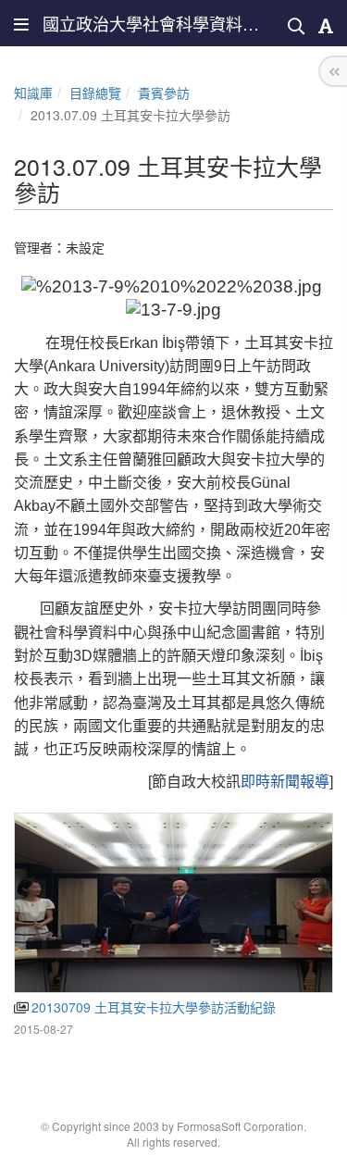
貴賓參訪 (164, 92)
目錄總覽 (95, 92)
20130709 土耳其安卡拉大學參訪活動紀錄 (152, 1007)
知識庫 (33, 92)
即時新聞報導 (285, 781)
